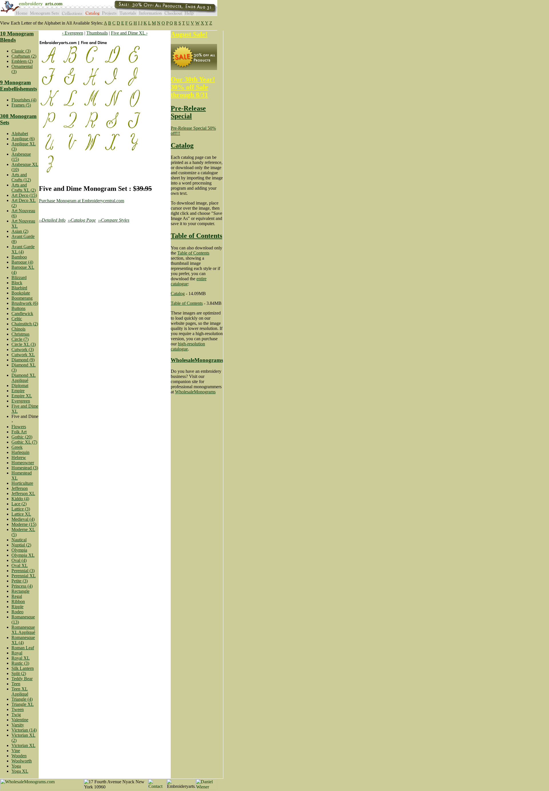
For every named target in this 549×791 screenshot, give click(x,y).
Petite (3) (19, 580)
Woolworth (21, 760)
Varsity (17, 724)
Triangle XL (22, 704)
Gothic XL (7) (24, 442)
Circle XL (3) (23, 344)
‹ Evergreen (72, 33)
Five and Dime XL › (129, 33)
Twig (16, 714)
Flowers (18, 426)
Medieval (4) (23, 519)
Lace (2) (19, 503)
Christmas (20, 334)
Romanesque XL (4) (23, 640)
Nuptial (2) (21, 544)
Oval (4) (19, 560)
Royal (16, 652)
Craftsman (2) (23, 56)
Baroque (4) (22, 262)
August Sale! (189, 34)
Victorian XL (23, 745)
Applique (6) (23, 138)
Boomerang (22, 298)
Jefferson (19, 488)
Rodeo (17, 611)
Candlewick (22, 313)
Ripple (17, 606)
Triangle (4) (22, 699)
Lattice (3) (20, 508)
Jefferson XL (23, 493)
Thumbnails (97, 33)
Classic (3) (21, 51)
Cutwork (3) (22, 349)
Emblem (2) (22, 61)
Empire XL (21, 395)
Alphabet (19, 133)
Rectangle (20, 591)
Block (16, 282)
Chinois (18, 329)
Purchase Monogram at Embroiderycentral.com (81, 200)
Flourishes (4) (23, 99)
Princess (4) (22, 586)
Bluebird (19, 287)
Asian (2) (19, 231)
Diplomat (19, 385)
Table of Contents (196, 235)
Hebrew (18, 457)
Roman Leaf (22, 647)
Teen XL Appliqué (19, 691)
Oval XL (19, 565)
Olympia (19, 550)
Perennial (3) (23, 570)
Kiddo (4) (20, 498)
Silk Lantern (22, 668)
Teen (15, 683)
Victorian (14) (24, 730)
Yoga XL (19, 771)
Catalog (182, 145)
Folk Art (19, 431)
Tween (17, 709)
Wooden (19, 755)
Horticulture (22, 483)
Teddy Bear (22, 678)
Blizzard (19, 277)
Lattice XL (21, 514)
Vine (15, 750)
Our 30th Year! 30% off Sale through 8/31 (193, 87)
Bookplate (20, 293)
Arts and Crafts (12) (21, 177)
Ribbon (18, 601)
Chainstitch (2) (24, 323)
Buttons (18, 308)
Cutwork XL (23, 354)
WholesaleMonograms (197, 360)
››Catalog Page (82, 220)
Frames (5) (21, 105)
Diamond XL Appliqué (23, 378)
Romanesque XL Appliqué (23, 630)
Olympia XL (23, 555)
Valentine (19, 719)
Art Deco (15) (24, 195)
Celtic (16, 318)
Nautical (19, 539)
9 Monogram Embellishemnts (18, 85)
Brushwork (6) (24, 303)
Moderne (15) (23, 524)
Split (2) (18, 673)
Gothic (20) (21, 436)
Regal (16, 596)
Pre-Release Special (188, 112)
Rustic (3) (20, 663)
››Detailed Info (52, 220)
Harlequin (20, 452)
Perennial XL (23, 575)
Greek (17, 447)
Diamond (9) (23, 359)
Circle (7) (20, 339)
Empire (18, 390)
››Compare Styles (113, 220)
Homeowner (22, 462)
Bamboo (19, 257)
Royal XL (20, 658)
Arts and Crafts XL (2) (23, 188)
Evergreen (20, 400)
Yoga (16, 766)
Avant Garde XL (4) (23, 249)
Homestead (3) (24, 467)
